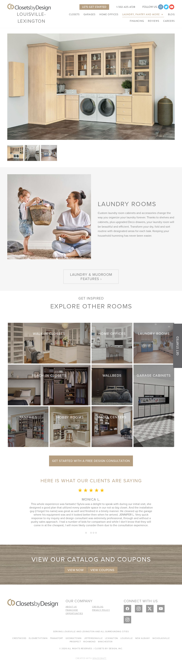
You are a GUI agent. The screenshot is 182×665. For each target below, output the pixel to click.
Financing (137, 21)
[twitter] (166, 6)
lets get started (94, 7)
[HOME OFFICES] (112, 342)
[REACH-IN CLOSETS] (49, 384)
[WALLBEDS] (112, 384)
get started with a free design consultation (91, 461)
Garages (89, 14)
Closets (74, 14)
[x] (150, 608)
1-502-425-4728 (125, 7)
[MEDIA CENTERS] (112, 426)
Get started (177, 345)
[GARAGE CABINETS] (154, 405)
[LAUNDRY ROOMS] (154, 342)
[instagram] (160, 6)
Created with (91, 658)
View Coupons (102, 570)
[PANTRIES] (28, 426)
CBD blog (97, 606)
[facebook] (127, 608)
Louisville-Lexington (31, 17)
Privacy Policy (101, 609)
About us (71, 606)
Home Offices (108, 14)
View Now (76, 570)
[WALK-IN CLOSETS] (49, 342)
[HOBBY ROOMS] (70, 426)
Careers (169, 21)
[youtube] (171, 6)
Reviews (153, 21)
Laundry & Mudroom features (91, 276)
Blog (171, 14)
